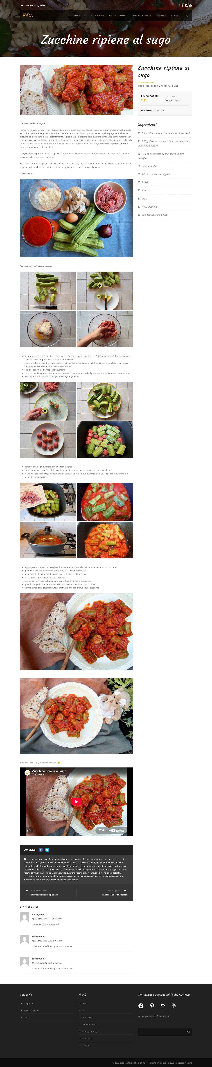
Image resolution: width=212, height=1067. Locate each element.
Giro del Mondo (118, 16)
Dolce (26, 1017)
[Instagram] (163, 1005)
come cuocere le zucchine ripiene (85, 859)
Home (77, 16)
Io (85, 16)
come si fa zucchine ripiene (82, 862)
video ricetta (41, 869)
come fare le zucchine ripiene (55, 862)
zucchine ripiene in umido (88, 876)
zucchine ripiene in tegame (62, 876)
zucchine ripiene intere (112, 876)
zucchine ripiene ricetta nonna (63, 879)
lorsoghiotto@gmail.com (155, 1016)
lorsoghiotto (37, 866)
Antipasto (28, 1003)
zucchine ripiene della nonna (80, 872)
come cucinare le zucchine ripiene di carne (49, 859)
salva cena (29, 869)
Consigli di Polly (141, 16)
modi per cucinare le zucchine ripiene (61, 866)
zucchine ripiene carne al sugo (51, 872)
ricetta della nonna (88, 866)
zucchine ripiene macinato (36, 879)
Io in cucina (98, 16)
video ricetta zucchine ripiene (61, 869)
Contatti (176, 16)
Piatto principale (31, 1010)
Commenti (161, 16)
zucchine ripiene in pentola (36, 876)
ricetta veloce (120, 866)
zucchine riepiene (84, 869)
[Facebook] (141, 1005)
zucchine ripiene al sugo (105, 869)
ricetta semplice (105, 866)
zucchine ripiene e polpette (108, 872)
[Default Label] (152, 1005)
